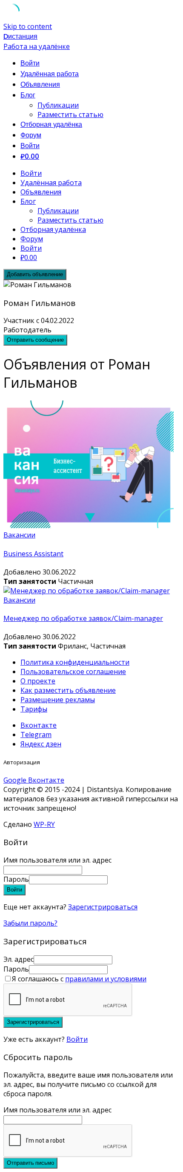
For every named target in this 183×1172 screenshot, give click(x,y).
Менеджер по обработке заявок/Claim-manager (83, 618)
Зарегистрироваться (102, 907)
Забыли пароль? (30, 923)
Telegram (35, 734)
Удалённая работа (49, 74)
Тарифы (33, 709)
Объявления (40, 84)
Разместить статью (70, 114)
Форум (30, 135)
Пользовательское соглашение (73, 671)
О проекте (37, 681)
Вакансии (19, 535)
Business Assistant (33, 553)
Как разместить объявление (68, 690)
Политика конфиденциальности (74, 662)
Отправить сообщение (35, 340)
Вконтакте (38, 725)
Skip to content (27, 26)
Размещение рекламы (57, 699)
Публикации (58, 105)
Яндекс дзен (40, 744)
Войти (77, 1039)
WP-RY (44, 824)
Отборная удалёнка (51, 124)
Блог (27, 95)
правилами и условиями (105, 978)
